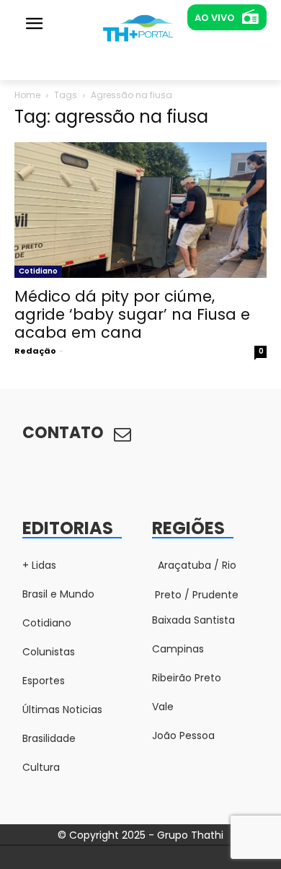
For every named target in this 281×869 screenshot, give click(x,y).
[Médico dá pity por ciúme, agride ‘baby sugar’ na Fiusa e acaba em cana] (140, 210)
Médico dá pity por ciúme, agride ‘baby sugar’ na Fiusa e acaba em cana (132, 314)
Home (27, 95)
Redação (35, 351)
